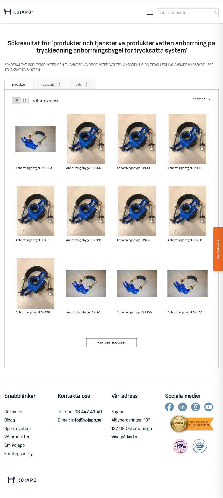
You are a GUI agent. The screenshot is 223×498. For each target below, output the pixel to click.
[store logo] (18, 13)
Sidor (81, 85)
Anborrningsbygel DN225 (134, 240)
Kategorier (50, 85)
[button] (202, 99)
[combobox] (188, 12)
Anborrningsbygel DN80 (133, 168)
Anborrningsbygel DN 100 (134, 312)
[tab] (19, 84)
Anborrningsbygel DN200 (83, 240)
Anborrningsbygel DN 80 (83, 312)
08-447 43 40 (88, 411)
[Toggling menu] (150, 13)
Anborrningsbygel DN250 (184, 240)
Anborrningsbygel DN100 (184, 168)
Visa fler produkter (111, 342)
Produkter (19, 85)
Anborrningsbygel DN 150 (184, 312)
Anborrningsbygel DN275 (32, 312)
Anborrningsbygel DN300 (83, 168)
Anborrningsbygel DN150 (32, 240)
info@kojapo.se (86, 420)
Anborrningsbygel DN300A (33, 168)
